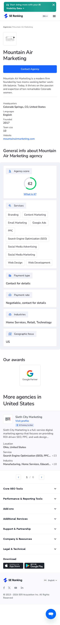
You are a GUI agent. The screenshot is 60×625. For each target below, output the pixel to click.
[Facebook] (4, 588)
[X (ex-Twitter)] (9, 588)
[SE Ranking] (13, 16)
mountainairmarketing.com (19, 139)
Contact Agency (30, 69)
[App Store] (13, 566)
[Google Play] (34, 566)
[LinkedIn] (22, 588)
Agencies (7, 27)
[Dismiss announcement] (53, 4)
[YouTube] (16, 588)
